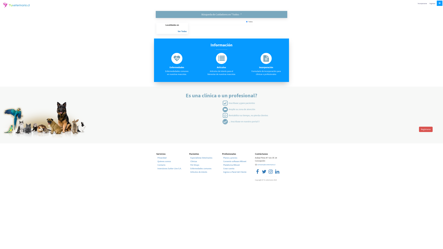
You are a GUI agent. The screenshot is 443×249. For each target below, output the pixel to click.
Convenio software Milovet (234, 161)
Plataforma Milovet (231, 165)
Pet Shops (194, 165)
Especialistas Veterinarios (201, 157)
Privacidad (161, 157)
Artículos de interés (198, 172)
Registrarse (426, 129)
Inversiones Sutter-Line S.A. (169, 168)
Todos (250, 22)
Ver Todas (182, 31)
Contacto (161, 165)
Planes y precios (230, 157)
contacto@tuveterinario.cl (266, 165)
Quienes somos (164, 161)
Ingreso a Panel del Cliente (234, 172)
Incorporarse (422, 3)
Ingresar (432, 3)
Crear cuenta (228, 168)
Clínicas (193, 161)
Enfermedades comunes (200, 168)
